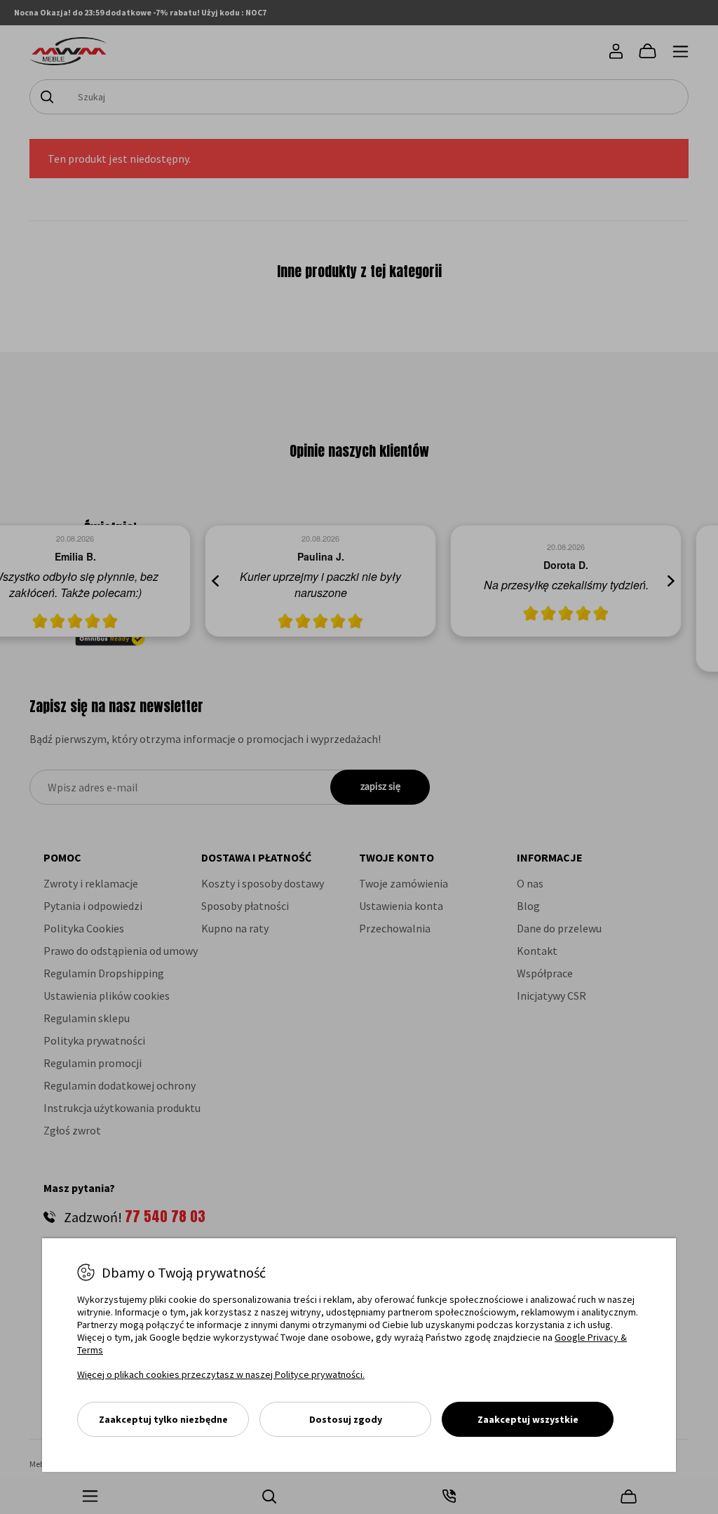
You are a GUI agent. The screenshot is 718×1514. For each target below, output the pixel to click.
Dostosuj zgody (345, 1419)
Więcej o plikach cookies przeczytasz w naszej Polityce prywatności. (221, 1374)
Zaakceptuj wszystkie (527, 1419)
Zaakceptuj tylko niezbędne (163, 1419)
